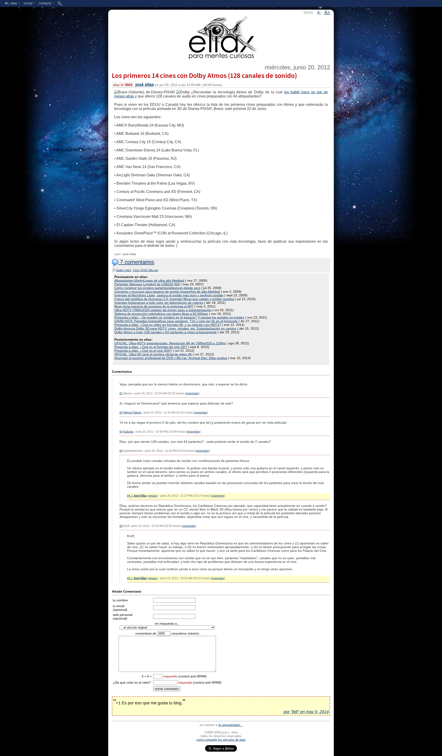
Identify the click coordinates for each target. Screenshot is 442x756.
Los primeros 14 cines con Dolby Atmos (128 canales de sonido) (204, 75)
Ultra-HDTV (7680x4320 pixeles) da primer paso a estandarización (163, 310)
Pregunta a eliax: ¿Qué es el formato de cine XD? (150, 347)
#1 (121, 393)
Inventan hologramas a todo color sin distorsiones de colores (158, 302)
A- (319, 13)
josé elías (144, 84)
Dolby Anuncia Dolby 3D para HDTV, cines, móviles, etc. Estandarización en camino (175, 328)
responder (192, 393)
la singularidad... (230, 725)
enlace (152, 495)
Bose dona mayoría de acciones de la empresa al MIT (153, 306)
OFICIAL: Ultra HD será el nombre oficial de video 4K (153, 354)
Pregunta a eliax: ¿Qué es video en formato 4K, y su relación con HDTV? (167, 325)
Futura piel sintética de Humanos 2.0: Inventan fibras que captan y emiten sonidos (174, 299)
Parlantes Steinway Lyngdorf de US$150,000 (147, 284)
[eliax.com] (221, 36)
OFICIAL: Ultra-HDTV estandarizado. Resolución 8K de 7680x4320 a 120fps (170, 343)
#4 (121, 450)
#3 (121, 431)
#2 (121, 412)
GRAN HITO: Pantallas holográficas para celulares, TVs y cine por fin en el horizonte (176, 321)
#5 (121, 526)
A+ (327, 12)
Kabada (128, 431)
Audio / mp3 (123, 270)
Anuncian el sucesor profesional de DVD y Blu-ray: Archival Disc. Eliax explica (170, 358)
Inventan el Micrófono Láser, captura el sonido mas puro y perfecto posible (168, 295)
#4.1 (130, 495)
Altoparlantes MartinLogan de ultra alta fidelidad (149, 280)
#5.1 (130, 578)
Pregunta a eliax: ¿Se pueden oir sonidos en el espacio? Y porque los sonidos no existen (179, 317)
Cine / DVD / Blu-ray (145, 270)
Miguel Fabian (132, 412)
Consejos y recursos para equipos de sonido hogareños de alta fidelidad (167, 291)
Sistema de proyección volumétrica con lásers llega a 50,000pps (161, 314)
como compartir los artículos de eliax (221, 739)
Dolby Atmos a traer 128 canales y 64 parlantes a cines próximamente (165, 332)
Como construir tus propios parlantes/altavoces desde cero (157, 288)
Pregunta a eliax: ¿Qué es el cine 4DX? (143, 350)
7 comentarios (136, 262)
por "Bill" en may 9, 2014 (306, 711)
